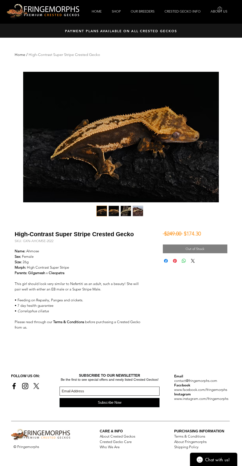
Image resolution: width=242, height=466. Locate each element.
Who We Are (110, 447)
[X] (36, 386)
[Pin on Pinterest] (175, 261)
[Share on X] (193, 261)
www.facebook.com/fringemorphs (200, 389)
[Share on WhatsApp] (184, 261)
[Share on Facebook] (166, 261)
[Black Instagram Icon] (25, 386)
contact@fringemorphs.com (195, 380)
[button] (220, 8)
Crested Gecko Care (116, 441)
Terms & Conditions (189, 436)
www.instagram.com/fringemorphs (201, 398)
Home (20, 54)
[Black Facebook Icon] (14, 386)
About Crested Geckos (117, 436)
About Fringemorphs (190, 441)
